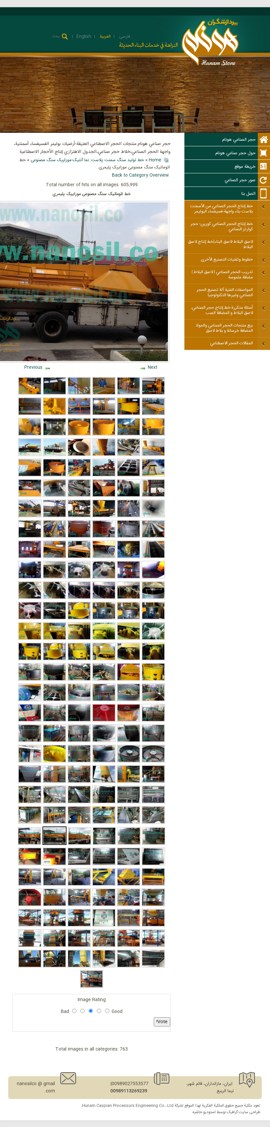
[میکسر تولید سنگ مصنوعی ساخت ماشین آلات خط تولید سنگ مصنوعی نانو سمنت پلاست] (153, 741)
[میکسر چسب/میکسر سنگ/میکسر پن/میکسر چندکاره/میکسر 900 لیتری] (153, 618)
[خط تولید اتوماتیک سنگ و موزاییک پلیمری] (29, 884)
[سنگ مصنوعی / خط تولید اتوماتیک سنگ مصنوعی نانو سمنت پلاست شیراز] (79, 782)
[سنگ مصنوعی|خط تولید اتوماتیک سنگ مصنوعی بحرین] (128, 782)
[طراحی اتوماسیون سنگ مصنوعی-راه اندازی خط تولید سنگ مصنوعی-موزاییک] (104, 925)
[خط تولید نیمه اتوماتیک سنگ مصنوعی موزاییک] (79, 884)
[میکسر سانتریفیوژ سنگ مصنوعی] (54, 414)
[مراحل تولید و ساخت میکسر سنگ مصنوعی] (153, 700)
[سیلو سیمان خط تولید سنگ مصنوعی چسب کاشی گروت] (29, 455)
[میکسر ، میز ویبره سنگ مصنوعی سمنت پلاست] (104, 679)
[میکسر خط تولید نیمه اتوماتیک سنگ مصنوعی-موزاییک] (54, 925)
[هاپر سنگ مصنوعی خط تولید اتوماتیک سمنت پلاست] (153, 822)
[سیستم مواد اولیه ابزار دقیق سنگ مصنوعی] (104, 905)
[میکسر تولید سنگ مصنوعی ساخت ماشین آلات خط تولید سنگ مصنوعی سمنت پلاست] (79, 741)
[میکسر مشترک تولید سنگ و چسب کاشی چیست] (54, 659)
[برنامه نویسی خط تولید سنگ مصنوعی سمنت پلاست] (128, 864)
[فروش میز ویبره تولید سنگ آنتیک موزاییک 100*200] (128, 475)
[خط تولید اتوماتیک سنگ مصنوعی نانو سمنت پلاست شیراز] (54, 782)
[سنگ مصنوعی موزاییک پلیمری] (79, 844)
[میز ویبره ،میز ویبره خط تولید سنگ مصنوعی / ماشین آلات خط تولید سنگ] (79, 679)
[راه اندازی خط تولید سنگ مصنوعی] (29, 925)
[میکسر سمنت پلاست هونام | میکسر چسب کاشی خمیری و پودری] (104, 618)
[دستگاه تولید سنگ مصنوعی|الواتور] (153, 844)
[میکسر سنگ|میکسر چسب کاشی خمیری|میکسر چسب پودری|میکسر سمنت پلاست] (153, 659)
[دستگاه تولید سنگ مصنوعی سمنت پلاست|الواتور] (29, 822)
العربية (104, 36)
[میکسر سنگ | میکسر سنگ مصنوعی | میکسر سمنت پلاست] (79, 700)
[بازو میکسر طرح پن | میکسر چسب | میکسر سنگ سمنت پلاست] (79, 598)
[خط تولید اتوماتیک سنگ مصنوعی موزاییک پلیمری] (29, 844)
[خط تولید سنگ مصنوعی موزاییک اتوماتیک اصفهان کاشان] (153, 496)
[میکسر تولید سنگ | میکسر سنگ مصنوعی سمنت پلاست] (54, 475)
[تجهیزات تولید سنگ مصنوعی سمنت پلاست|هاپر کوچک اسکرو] (104, 496)
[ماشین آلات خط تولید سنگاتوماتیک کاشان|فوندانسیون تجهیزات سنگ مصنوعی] (29, 536)
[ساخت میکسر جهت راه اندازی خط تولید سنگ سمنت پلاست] (128, 536)
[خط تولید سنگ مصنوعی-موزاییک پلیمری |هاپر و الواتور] (104, 966)
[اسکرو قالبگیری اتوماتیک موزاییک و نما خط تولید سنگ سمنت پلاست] (104, 516)
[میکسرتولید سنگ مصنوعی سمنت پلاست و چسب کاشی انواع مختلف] (153, 639)
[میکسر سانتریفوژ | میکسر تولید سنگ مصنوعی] (29, 761)
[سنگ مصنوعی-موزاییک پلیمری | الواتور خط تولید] (29, 946)
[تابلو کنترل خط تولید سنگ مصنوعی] (104, 864)
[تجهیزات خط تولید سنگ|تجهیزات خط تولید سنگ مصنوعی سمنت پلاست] (29, 496)
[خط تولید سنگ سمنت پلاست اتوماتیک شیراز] (54, 516)
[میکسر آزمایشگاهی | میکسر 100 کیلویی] (128, 720)
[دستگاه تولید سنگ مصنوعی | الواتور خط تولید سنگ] (129, 844)
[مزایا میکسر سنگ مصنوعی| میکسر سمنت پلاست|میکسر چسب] (79, 536)
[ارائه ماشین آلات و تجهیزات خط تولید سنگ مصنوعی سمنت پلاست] (29, 393)
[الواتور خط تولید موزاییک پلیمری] (29, 966)
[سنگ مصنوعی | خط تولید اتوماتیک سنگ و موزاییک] (54, 884)
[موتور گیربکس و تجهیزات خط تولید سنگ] (29, 720)
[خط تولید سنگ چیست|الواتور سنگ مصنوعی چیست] (54, 496)
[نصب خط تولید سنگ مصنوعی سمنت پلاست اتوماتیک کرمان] (29, 557)
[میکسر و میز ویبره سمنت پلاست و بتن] (79, 414)
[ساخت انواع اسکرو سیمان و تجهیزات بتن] (79, 393)
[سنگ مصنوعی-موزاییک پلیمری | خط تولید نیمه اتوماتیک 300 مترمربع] (91, 987)
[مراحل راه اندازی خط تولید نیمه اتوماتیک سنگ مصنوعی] (104, 946)
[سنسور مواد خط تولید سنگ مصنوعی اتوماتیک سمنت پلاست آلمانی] (128, 496)
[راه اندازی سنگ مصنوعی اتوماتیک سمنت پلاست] (79, 475)
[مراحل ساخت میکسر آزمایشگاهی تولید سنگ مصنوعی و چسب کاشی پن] (128, 761)
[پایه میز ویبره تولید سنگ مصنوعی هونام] (153, 720)
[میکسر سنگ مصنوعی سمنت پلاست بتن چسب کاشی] (128, 414)
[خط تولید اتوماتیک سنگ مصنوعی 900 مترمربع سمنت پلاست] (104, 802)
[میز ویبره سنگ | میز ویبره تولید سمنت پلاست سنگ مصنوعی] (54, 700)
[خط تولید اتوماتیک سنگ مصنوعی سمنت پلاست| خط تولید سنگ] (153, 782)
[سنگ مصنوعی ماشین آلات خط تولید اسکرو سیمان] (54, 536)
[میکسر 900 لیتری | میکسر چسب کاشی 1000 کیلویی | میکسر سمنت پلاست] (54, 761)
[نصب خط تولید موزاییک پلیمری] (153, 946)
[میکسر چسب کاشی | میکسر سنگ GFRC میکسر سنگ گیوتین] (54, 618)
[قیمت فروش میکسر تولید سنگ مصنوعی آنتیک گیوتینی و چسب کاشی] (128, 639)
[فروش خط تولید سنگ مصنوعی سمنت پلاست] (104, 414)
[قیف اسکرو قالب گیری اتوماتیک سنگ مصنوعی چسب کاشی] (104, 455)
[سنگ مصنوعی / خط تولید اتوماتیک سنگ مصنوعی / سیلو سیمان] (104, 782)
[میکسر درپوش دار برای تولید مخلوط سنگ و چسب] (79, 659)
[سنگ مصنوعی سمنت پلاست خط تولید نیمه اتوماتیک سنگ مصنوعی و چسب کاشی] (128, 822)
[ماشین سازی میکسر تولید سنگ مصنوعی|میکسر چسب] (104, 598)
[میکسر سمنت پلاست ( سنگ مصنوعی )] (104, 434)
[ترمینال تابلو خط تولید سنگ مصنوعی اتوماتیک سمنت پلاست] (128, 802)
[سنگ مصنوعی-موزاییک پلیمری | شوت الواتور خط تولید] (54, 966)
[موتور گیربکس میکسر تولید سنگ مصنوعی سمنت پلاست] (104, 700)
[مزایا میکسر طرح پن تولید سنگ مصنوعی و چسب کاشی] (54, 598)
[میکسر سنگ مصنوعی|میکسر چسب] (54, 639)
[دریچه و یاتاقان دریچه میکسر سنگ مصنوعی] (104, 741)
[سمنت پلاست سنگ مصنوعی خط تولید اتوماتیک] (29, 802)
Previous (33, 367)
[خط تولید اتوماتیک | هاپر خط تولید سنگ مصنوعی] (29, 782)
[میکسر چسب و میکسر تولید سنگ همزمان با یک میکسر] (79, 618)
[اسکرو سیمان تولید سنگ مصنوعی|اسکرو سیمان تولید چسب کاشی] (79, 496)
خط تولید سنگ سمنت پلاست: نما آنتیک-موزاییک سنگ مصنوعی (87, 160)
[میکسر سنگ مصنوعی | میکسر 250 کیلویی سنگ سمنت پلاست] (29, 741)
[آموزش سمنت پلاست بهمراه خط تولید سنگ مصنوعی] (104, 393)
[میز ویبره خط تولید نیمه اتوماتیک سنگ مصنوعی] (153, 884)
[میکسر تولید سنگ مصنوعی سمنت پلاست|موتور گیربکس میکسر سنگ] (104, 557)
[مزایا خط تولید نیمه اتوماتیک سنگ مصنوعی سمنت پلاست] (79, 946)
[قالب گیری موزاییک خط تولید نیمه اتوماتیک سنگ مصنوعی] (128, 946)
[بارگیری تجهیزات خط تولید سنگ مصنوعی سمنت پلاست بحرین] (104, 475)
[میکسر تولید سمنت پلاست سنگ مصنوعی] (79, 720)
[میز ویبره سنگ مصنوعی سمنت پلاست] (153, 414)
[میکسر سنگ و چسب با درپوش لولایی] (128, 679)
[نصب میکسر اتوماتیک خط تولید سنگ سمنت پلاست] (79, 516)
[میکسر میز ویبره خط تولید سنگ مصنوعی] (54, 864)
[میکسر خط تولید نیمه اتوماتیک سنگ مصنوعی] (29, 864)
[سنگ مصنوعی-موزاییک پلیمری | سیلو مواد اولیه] (79, 966)
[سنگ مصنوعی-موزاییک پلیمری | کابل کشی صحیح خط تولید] (153, 966)
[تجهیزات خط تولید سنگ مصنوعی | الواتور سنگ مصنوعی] (54, 434)
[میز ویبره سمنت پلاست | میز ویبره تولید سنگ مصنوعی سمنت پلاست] (54, 557)
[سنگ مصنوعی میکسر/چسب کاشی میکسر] (29, 618)
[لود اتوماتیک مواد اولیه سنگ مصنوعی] (128, 905)
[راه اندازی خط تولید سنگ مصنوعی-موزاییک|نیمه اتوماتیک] (79, 925)
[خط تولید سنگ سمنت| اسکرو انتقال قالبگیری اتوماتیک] (153, 516)
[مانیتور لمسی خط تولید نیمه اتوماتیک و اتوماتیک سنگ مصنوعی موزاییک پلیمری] (153, 864)
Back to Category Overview (140, 175)
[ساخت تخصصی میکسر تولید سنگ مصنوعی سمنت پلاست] (128, 700)
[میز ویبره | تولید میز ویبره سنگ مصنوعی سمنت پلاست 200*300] (79, 557)
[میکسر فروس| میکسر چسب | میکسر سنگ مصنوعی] (153, 598)
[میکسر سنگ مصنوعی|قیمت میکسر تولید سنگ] (79, 577)
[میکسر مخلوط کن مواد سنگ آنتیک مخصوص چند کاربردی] (29, 659)
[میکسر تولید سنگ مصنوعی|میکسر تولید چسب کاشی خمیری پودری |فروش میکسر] (104, 536)
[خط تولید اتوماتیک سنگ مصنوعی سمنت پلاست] (153, 393)
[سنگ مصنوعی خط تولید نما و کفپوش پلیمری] (128, 884)
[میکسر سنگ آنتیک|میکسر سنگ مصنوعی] (29, 639)
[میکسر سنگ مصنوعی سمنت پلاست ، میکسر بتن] (153, 434)
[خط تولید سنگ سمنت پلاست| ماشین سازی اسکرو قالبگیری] (153, 536)
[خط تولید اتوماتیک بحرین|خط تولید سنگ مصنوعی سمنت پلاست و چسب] (104, 822)
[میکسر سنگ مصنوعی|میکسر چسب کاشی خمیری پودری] (128, 598)
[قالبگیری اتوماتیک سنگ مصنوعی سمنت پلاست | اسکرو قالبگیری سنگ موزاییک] (153, 455)
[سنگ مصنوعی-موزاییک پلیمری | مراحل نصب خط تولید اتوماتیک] (54, 946)
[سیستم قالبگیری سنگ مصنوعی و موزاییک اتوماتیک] (79, 905)
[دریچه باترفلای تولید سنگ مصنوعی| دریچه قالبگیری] (128, 557)
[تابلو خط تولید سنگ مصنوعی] (79, 864)
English (83, 36)
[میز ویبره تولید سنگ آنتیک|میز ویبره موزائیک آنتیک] (128, 455)
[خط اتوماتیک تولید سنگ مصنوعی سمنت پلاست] (54, 393)
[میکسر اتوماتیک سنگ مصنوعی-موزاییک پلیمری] (54, 905)
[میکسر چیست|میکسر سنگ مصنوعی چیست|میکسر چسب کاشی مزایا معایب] (128, 659)
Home (155, 160)
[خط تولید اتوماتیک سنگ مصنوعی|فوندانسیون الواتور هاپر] (153, 577)
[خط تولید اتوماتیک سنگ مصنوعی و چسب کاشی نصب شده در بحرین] (79, 822)
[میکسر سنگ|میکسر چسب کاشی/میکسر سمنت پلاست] (153, 679)
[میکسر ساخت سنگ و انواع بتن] (79, 434)
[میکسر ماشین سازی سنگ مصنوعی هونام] (29, 679)
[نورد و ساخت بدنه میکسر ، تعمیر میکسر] (128, 741)
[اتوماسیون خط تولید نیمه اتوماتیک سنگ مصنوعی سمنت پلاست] (104, 844)
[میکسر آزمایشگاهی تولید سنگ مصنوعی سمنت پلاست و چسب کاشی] (153, 761)
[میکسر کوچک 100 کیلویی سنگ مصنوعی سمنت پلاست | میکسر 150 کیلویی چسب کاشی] (104, 720)
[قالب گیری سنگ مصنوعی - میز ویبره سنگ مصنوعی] (128, 925)
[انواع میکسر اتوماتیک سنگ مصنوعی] (29, 905)
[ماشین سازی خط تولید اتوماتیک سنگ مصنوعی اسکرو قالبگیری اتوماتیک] (79, 802)
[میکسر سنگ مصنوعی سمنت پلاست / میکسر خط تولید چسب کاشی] (128, 618)
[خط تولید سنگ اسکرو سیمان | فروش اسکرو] (128, 516)
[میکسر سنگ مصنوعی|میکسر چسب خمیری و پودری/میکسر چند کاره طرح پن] (104, 577)
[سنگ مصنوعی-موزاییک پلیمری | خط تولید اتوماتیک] (128, 966)
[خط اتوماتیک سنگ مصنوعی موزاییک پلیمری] (54, 844)
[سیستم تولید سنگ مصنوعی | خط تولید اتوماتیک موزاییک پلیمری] (153, 905)
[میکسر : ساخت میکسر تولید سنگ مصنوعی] (104, 761)
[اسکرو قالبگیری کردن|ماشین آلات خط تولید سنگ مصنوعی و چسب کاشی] (153, 557)
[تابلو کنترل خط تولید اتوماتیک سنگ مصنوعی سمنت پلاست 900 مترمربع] (153, 802)
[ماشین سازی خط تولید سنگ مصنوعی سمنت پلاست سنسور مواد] (79, 455)
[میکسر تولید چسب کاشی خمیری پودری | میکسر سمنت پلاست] (104, 639)
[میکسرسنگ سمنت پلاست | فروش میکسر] (79, 639)
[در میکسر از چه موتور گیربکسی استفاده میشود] (29, 700)
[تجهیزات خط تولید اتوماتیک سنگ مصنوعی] (54, 802)
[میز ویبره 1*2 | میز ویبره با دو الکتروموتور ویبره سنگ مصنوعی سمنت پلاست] (54, 741)
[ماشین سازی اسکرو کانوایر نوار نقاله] (29, 414)
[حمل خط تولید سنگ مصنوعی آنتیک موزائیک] (54, 455)
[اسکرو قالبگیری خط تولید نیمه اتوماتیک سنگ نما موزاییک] (104, 884)
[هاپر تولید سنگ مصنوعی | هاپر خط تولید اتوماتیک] (29, 434)
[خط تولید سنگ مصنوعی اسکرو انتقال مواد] (128, 434)
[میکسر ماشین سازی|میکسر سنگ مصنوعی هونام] (29, 577)
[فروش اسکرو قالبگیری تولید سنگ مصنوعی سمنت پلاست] (29, 475)
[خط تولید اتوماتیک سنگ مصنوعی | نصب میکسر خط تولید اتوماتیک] (128, 577)
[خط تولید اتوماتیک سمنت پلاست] (128, 393)
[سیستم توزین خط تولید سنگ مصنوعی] (153, 925)
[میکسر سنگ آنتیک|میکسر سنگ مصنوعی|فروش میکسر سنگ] (104, 659)
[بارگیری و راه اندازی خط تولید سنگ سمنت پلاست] (29, 516)
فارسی (124, 36)
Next (152, 367)
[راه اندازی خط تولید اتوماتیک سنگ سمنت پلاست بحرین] (54, 822)
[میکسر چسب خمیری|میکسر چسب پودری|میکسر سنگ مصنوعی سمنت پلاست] (54, 577)
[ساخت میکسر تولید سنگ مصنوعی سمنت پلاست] (54, 679)
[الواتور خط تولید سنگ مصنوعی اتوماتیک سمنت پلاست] (153, 475)
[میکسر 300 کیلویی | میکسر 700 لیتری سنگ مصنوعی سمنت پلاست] (79, 761)
